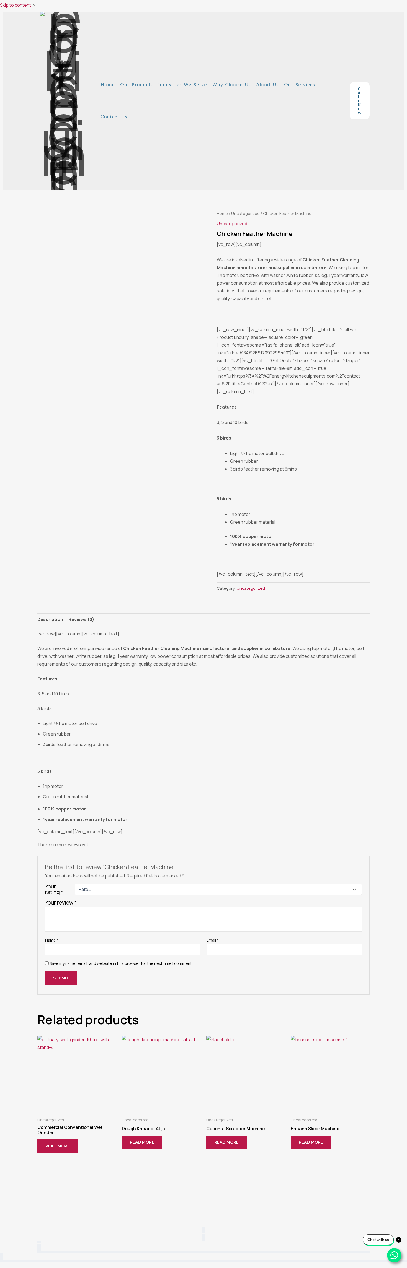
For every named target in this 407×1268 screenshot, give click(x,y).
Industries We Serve (182, 84)
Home (108, 84)
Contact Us (114, 116)
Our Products (136, 84)
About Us (267, 84)
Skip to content (16, 5)
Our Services (299, 84)
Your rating (54, 889)
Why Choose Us (231, 84)
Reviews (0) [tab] (81, 619)
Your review (61, 902)
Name (52, 940)
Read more (57, 1146)
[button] (360, 100)
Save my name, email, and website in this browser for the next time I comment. (121, 963)
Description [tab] (50, 619)
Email (213, 940)
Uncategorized (245, 213)
